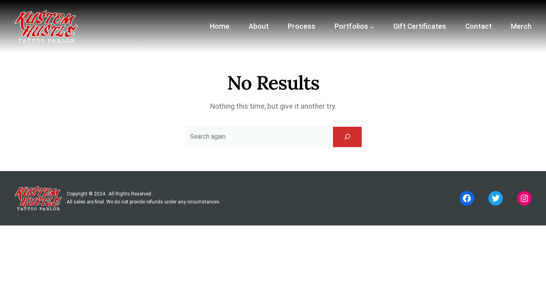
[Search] (347, 137)
